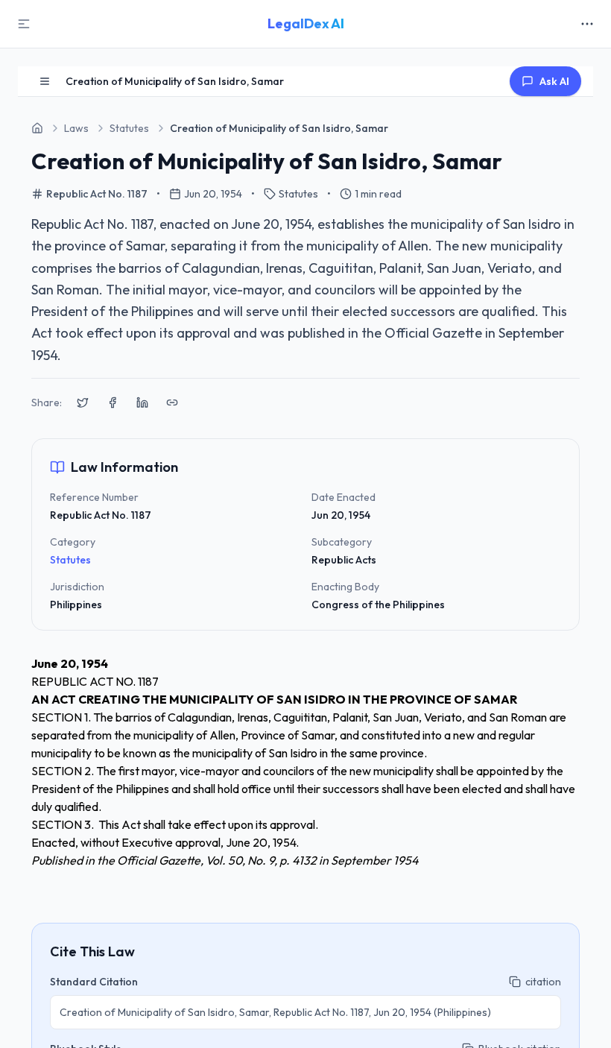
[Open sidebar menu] (45, 81)
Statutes (70, 559)
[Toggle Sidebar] (24, 24)
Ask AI (554, 81)
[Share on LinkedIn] (142, 402)
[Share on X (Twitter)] (83, 402)
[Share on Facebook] (112, 402)
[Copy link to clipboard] (172, 402)
